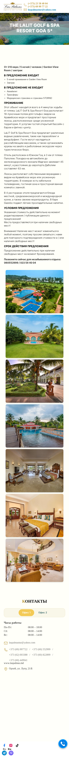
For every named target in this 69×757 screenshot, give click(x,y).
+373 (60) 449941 (18, 660)
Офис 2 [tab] (42, 612)
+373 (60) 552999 (41, 649)
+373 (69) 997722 (18, 649)
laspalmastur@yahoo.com (42, 9)
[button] (62, 743)
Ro (4, 749)
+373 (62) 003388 (18, 654)
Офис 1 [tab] (26, 612)
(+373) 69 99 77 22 (38, 6)
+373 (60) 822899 (41, 654)
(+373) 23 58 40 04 (38, 3)
